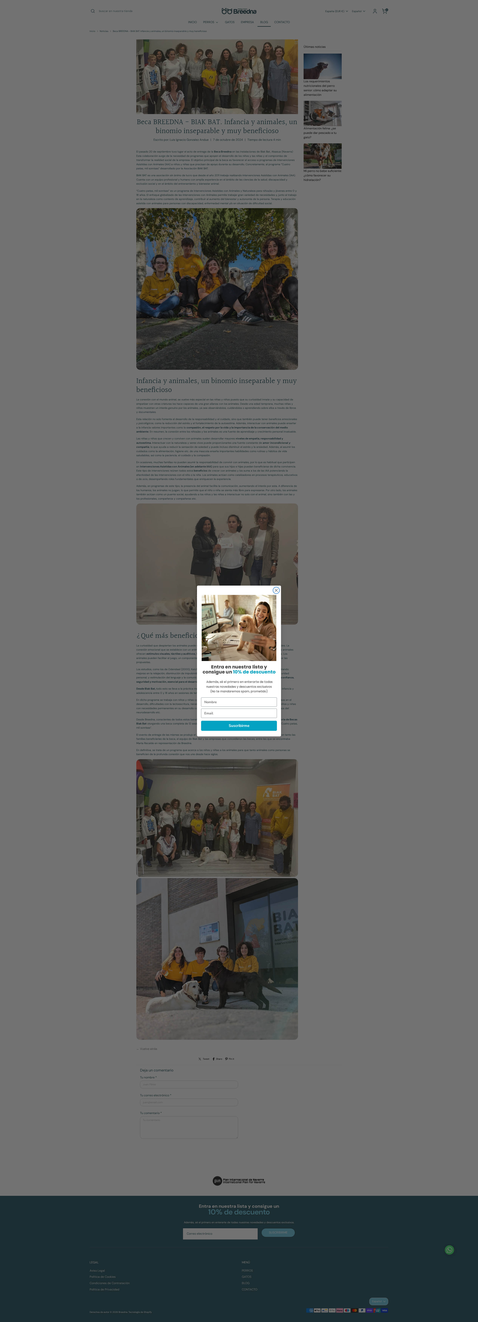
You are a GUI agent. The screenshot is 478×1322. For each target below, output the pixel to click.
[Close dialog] (276, 590)
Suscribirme (239, 725)
